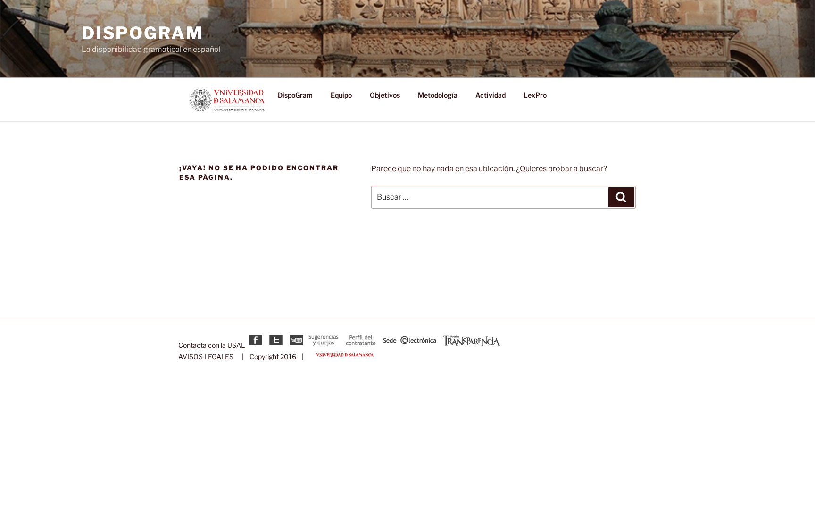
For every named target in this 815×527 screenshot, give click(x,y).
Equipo (341, 95)
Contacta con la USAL (211, 345)
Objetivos (385, 95)
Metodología (437, 95)
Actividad (490, 95)
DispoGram (143, 33)
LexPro (535, 95)
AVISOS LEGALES (205, 356)
